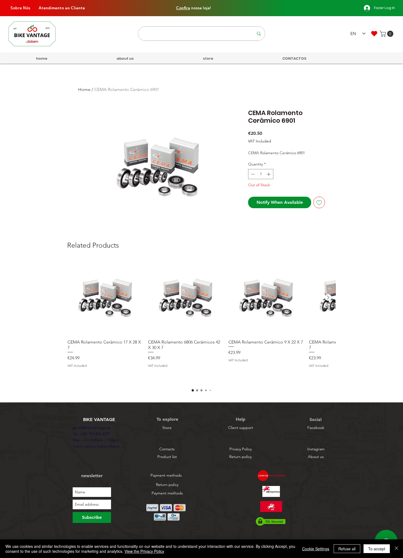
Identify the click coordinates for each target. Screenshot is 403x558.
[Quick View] (105, 297)
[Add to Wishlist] (319, 202)
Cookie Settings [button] (315, 548)
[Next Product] (328, 297)
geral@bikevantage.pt (91, 427)
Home (84, 89)
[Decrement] (252, 174)
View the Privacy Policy (144, 551)
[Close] (396, 549)
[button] (387, 34)
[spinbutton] (261, 174)
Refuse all (347, 548)
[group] (201, 321)
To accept (376, 548)
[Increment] (269, 174)
